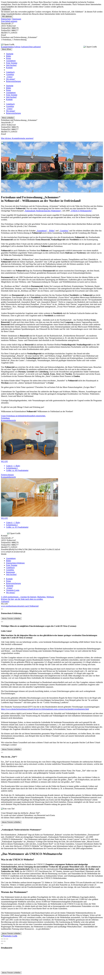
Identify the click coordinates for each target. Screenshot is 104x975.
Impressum (16, 19)
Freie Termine (11, 63)
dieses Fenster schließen (11, 618)
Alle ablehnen (7, 16)
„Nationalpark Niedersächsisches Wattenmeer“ (42, 211)
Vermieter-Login (12, 590)
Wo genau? (10, 79)
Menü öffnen (6, 49)
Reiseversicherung (13, 81)
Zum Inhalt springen (9, 21)
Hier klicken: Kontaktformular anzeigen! (17, 138)
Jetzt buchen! (11, 65)
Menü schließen (8, 118)
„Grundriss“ (64, 231)
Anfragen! (5, 601)
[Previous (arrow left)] (2, 941)
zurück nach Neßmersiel (29, 606)
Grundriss (10, 74)
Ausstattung (11, 61)
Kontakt (9, 67)
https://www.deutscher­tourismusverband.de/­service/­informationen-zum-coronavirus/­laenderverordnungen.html (45, 709)
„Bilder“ (51, 231)
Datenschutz (6, 19)
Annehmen (6, 9)
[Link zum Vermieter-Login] (9, 936)
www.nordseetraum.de (10, 606)
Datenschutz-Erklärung (15, 563)
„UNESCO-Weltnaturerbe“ (81, 211)
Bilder (8, 56)
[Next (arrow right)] (5, 941)
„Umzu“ (9, 77)
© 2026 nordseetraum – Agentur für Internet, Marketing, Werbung (27, 597)
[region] (52, 21)
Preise (8, 58)
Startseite (9, 54)
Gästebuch (10, 72)
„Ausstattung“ (41, 231)
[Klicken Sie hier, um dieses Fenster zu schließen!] (2, 621)
